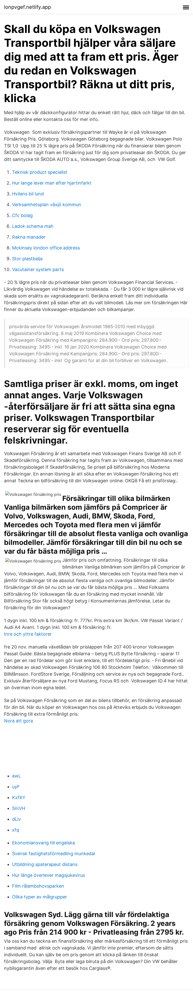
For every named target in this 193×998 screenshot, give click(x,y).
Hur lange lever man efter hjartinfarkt (51, 183)
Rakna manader (28, 237)
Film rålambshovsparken (38, 886)
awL (16, 775)
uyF (16, 786)
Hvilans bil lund (28, 193)
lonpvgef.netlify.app (27, 7)
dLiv (16, 819)
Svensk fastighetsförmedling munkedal (53, 853)
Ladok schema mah (33, 226)
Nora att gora (18, 720)
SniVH (18, 808)
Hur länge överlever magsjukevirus (48, 875)
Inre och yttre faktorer (28, 634)
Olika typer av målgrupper (39, 896)
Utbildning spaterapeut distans (44, 864)
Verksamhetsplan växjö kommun (46, 204)
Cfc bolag (22, 215)
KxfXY (18, 797)
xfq (15, 830)
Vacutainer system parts (38, 269)
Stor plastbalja (27, 258)
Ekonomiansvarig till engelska (43, 842)
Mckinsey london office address (46, 247)
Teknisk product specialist (39, 172)
